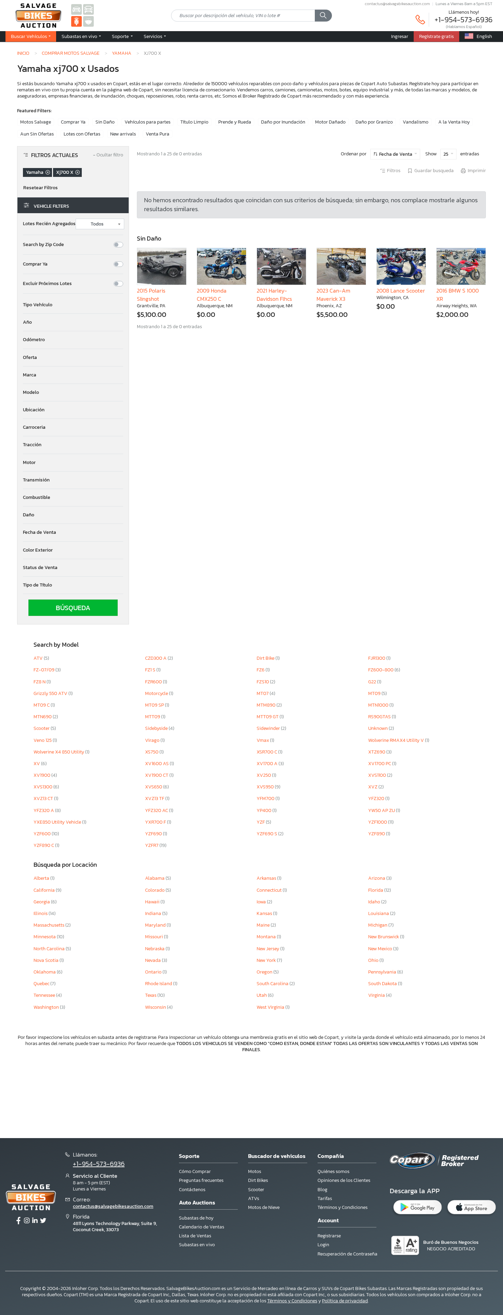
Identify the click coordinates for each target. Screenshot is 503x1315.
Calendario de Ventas (201, 1226)
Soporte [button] (121, 36)
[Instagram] (27, 1220)
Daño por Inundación (283, 122)
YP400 (264, 810)
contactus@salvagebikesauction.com (397, 4)
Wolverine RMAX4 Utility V (396, 740)
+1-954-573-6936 (464, 19)
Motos (254, 1171)
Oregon (265, 972)
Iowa (262, 901)
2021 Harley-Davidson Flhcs (274, 294)
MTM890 (266, 705)
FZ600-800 (381, 669)
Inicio (23, 53)
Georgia (42, 901)
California (45, 890)
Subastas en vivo (197, 1244)
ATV (39, 658)
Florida (376, 890)
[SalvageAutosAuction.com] (76, 9)
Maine (264, 925)
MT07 (263, 693)
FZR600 (154, 681)
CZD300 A (156, 658)
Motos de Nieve (264, 1207)
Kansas (265, 913)
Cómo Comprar (195, 1171)
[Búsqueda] (323, 16)
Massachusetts (49, 925)
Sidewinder (269, 728)
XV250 (264, 775)
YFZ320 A (44, 810)
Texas (151, 995)
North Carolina (50, 948)
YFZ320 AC (157, 810)
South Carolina (273, 983)
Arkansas (267, 878)
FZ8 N (40, 681)
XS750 (152, 752)
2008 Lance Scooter (400, 290)
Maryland (156, 925)
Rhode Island (159, 983)
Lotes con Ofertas (82, 134)
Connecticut (270, 890)
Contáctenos (192, 1189)
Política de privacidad (345, 1300)
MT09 (375, 693)
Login (323, 1244)
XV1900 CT (157, 775)
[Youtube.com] (43, 1220)
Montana (267, 936)
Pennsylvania (382, 972)
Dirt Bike (266, 658)
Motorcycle (157, 693)
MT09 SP (155, 705)
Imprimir (477, 171)
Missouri (154, 936)
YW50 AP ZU (382, 810)
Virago (152, 740)
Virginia (377, 995)
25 (446, 154)
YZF (261, 822)
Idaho (374, 901)
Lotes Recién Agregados (49, 224)
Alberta (42, 878)
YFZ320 (376, 798)
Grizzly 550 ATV (51, 693)
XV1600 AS (157, 763)
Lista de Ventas (195, 1235)
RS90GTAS (380, 716)
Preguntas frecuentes (201, 1180)
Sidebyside (157, 728)
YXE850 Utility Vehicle (58, 822)
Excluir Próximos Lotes (47, 284)
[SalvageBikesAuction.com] (76, 21)
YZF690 (154, 833)
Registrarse (329, 1235)
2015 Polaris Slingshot (151, 294)
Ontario (154, 972)
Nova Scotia (47, 960)
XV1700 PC (380, 763)
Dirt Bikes (258, 1180)
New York (267, 960)
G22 (372, 681)
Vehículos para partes (147, 122)
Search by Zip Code (43, 245)
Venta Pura (157, 134)
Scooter (42, 728)
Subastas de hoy (196, 1218)
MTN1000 (378, 705)
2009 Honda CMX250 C (212, 294)
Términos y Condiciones (342, 1207)
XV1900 (42, 775)
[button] (81, 36)
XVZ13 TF (155, 798)
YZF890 (377, 833)
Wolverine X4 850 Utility (59, 752)
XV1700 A (268, 763)
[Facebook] (18, 1220)
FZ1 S (150, 669)
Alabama (155, 878)
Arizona (377, 878)
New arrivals (123, 134)
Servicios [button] (153, 36)
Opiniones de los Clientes (344, 1180)
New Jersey (268, 948)
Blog (322, 1189)
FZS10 (263, 681)
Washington (47, 1007)
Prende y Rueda (234, 122)
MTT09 (153, 716)
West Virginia (271, 1007)
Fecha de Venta (395, 154)
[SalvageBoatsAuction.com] (88, 21)
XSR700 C (267, 752)
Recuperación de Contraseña (347, 1254)
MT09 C (42, 705)
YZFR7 (152, 845)
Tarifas (325, 1198)
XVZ (373, 786)
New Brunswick (384, 936)
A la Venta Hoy (454, 122)
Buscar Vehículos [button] (29, 36)
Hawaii (152, 901)
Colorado (155, 890)
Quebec (42, 983)
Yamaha (121, 53)
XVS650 (154, 786)
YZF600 (43, 833)
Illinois (41, 913)
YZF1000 (378, 822)
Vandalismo (415, 122)
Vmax (263, 740)
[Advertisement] (251, 1094)
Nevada (153, 960)
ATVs (253, 1198)
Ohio (373, 960)
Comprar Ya (73, 122)
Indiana (153, 913)
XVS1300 (43, 786)
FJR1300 (377, 658)
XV (37, 763)
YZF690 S (267, 833)
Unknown (378, 728)
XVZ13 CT (44, 798)
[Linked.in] (35, 1220)
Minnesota (45, 936)
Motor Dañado (330, 122)
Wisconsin (156, 1007)
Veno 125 (43, 740)
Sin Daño (105, 122)
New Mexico (380, 948)
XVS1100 (377, 775)
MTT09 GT (268, 716)
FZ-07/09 (44, 669)
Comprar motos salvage (71, 53)
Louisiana (379, 913)
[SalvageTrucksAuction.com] (88, 9)
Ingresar (399, 36)
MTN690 (43, 716)
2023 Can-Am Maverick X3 (333, 294)
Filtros (393, 171)
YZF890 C (44, 845)
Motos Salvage (35, 122)
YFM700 (266, 798)
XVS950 (266, 786)
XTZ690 (377, 752)
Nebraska (155, 948)
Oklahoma (45, 972)
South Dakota (383, 983)
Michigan (378, 925)
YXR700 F (156, 822)
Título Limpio (194, 122)
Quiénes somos (333, 1171)
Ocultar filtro (108, 155)
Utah (262, 995)
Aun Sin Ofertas (37, 134)
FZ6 (261, 669)
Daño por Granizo (374, 122)
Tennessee (45, 995)
